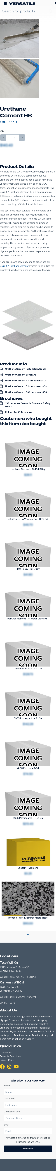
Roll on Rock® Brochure (18, 412)
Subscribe (28, 1148)
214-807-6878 (7, 1002)
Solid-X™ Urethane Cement (14, 266)
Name (7, 1085)
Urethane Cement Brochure (20, 374)
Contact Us (6, 1052)
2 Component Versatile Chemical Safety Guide (28, 405)
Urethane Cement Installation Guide (25, 369)
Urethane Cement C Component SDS (26, 392)
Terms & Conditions (10, 1056)
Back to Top (28, 938)
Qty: (2, 130)
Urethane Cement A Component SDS (26, 380)
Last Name (9, 1098)
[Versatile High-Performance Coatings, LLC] (22, 3)
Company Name (12, 1111)
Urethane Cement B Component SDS (26, 386)
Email (6, 1124)
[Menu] (5, 4)
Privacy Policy (7, 1060)
